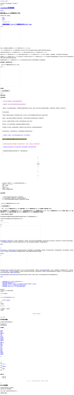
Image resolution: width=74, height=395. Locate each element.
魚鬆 (1, 253)
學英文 (1, 276)
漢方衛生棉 (15, 274)
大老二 (1, 335)
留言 (10, 297)
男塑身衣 (14, 250)
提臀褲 (1, 354)
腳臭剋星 (9, 240)
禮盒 (11, 272)
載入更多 (2, 303)
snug (1, 224)
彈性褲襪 (2, 333)
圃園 (1, 349)
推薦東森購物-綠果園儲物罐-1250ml (8, 282)
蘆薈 (1, 343)
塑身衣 (1, 244)
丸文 (3, 253)
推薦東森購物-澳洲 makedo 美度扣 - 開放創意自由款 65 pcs (12, 281)
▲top (1, 301)
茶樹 (1, 346)
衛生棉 (3, 274)
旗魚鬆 (44, 270)
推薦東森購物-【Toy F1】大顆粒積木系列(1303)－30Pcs (17, 24)
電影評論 (8, 300)
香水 (1, 347)
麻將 (1, 334)
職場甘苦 (8, 15)
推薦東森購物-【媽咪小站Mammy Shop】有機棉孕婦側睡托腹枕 (13, 286)
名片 (3, 20)
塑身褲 (1, 352)
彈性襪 (1, 330)
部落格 (3, 18)
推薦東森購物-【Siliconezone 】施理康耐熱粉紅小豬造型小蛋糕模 (13, 285)
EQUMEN (2, 353)
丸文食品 (10, 270)
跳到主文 (2, 10)
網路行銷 (2, 340)
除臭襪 (3, 240)
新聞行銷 (2, 342)
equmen (7, 250)
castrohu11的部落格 (7, 8)
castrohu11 (2, 291)
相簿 (3, 17)
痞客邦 (8, 297)
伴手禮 (14, 272)
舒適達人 (7, 274)
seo (0, 341)
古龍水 (1, 348)
